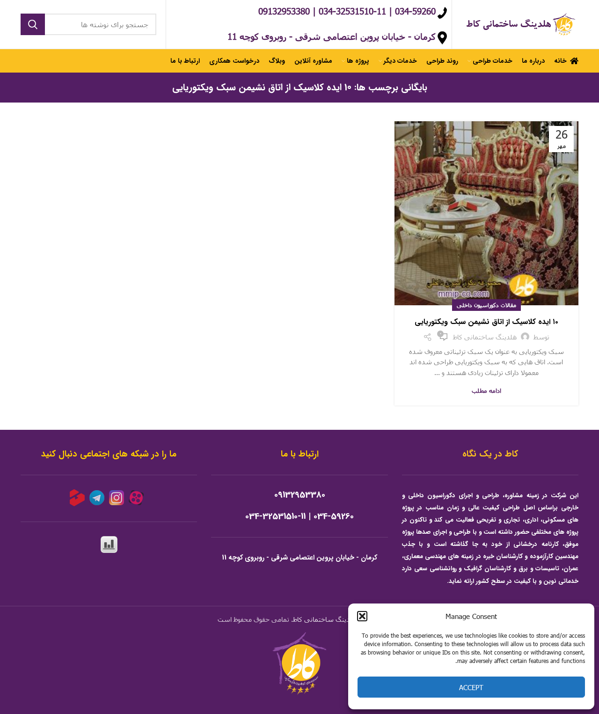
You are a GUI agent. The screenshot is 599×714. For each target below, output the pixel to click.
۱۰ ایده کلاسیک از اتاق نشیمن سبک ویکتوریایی (486, 322)
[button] (362, 616)
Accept (471, 687)
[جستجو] (33, 24)
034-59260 (334, 516)
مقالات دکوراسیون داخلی (486, 305)
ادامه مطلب (486, 391)
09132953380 (299, 495)
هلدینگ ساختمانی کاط (325, 619)
